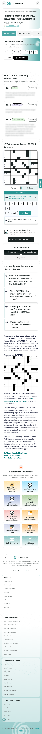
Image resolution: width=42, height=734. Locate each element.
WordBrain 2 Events (10, 694)
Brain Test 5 (7, 719)
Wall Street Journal (10, 636)
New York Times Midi (10, 628)
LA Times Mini (8, 647)
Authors (6, 592)
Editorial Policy (8, 596)
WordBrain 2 (8, 687)
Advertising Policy (9, 589)
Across (13, 188)
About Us (7, 603)
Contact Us (7, 607)
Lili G (7, 23)
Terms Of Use (8, 581)
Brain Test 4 (7, 715)
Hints (26, 213)
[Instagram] (23, 570)
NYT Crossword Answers (29, 11)
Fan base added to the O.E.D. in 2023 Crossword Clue (20, 197)
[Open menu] (4, 3)
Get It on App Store (12, 455)
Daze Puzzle (8, 11)
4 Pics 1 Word (8, 672)
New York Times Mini (10, 625)
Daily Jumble (8, 679)
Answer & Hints (9, 33)
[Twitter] (28, 570)
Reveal (13, 213)
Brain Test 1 (7, 704)
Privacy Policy (8, 611)
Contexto (7, 664)
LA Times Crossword (10, 651)
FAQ (5, 600)
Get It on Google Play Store (15, 453)
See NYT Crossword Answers (19, 239)
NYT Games (17, 11)
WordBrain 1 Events (10, 690)
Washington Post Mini (11, 643)
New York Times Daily (10, 632)
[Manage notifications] (4, 719)
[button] (21, 197)
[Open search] (38, 3)
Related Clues (24, 33)
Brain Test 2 (7, 708)
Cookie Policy (8, 585)
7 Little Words (8, 639)
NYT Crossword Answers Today (19, 400)
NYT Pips (6, 675)
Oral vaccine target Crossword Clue (19, 220)
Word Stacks (8, 668)
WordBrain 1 (7, 683)
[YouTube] (13, 570)
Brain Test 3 (7, 712)
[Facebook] (18, 570)
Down (31, 188)
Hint (9, 58)
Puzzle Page (7, 654)
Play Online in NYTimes (14, 458)
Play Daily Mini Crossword (12, 621)
